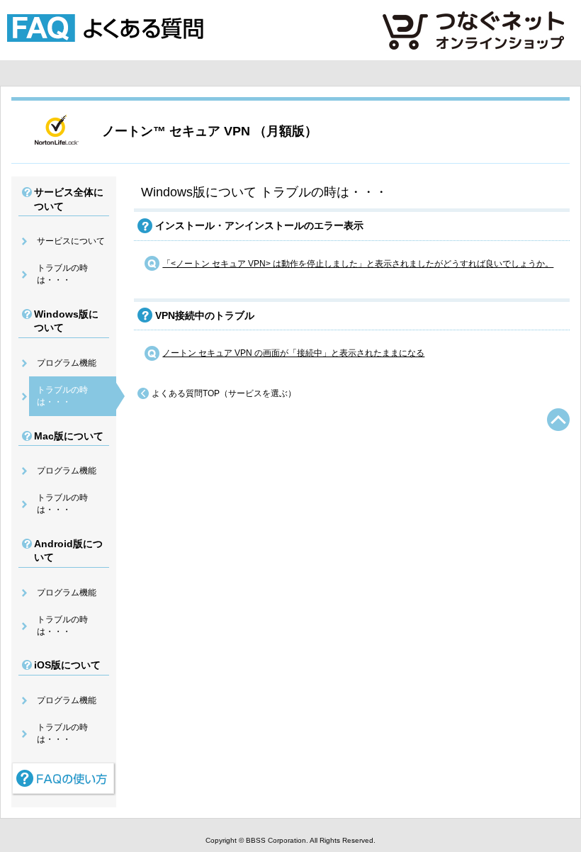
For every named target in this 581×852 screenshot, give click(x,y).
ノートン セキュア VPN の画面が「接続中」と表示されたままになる (293, 353)
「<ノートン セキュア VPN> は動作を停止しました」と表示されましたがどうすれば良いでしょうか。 (357, 264)
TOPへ (558, 419)
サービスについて (71, 241)
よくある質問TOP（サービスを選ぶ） (224, 393)
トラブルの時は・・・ (62, 274)
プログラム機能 (66, 363)
